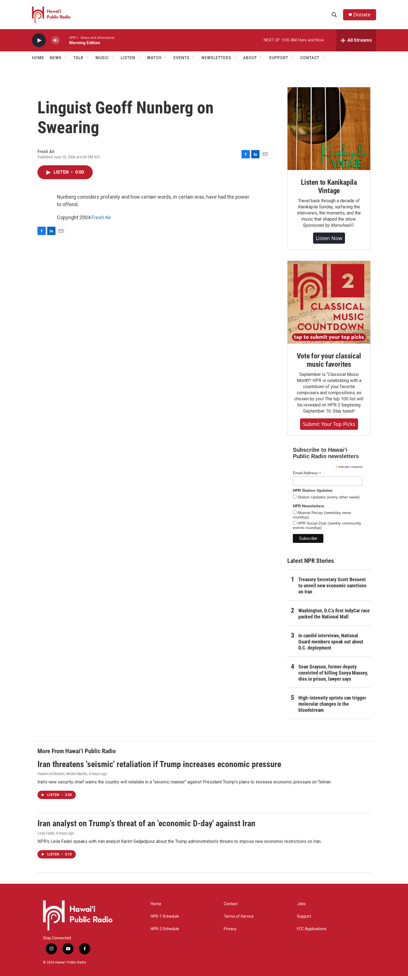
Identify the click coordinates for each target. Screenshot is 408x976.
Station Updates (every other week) (328, 497)
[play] (38, 40)
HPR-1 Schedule (165, 916)
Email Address (307, 473)
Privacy (230, 929)
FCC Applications (311, 929)
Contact (231, 904)
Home (38, 58)
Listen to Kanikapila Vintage (329, 186)
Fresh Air (101, 217)
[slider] (64, 40)
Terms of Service (239, 916)
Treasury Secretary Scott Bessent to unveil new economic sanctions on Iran (332, 585)
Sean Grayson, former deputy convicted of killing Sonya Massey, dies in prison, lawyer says (333, 673)
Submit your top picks (329, 424)
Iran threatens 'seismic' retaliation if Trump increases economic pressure (159, 764)
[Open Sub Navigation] (66, 58)
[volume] (55, 40)
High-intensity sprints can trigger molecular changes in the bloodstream (332, 704)
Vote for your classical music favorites (329, 360)
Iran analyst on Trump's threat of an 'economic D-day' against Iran (146, 823)
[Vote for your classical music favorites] (329, 302)
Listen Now (329, 238)
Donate (362, 15)
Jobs (301, 904)
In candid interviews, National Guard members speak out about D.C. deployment (330, 642)
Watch (154, 58)
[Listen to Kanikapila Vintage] (329, 128)
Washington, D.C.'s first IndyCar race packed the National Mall (334, 614)
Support (304, 916)
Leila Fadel (45, 833)
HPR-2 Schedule (165, 929)
